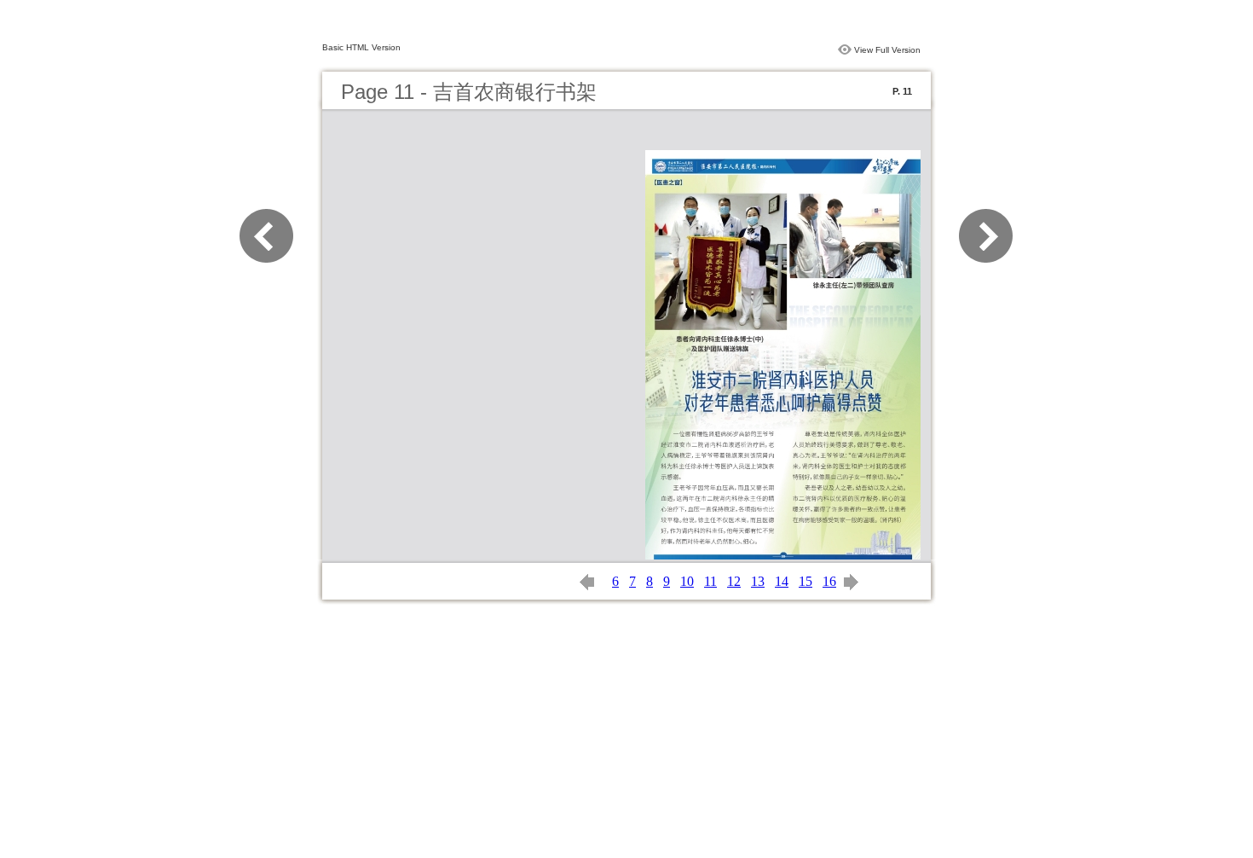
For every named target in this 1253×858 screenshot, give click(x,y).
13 (758, 581)
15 (805, 581)
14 (781, 581)
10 (687, 581)
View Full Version (887, 50)
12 (734, 581)
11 (710, 581)
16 (829, 581)
